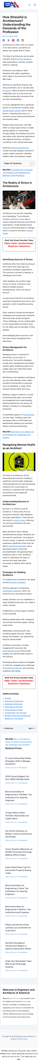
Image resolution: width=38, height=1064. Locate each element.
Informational (23, 767)
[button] (35, 5)
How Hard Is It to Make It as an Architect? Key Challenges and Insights (18, 435)
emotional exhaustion (18, 546)
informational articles (11, 651)
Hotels (14, 243)
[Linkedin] (18, 40)
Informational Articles (13, 707)
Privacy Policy (23, 1039)
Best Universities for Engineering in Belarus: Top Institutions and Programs (18, 909)
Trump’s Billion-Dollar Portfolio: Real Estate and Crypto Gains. (17, 815)
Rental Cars (13, 246)
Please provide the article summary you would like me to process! (18, 927)
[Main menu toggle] (29, 5)
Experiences (25, 246)
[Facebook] (4, 40)
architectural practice (13, 668)
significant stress (17, 219)
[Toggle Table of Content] (30, 163)
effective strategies (17, 582)
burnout (8, 90)
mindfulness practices (12, 591)
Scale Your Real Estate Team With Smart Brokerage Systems (18, 964)
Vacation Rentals (25, 243)
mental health (17, 357)
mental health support (12, 111)
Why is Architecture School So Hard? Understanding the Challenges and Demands (18, 742)
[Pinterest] (13, 40)
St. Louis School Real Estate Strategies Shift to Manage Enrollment (18, 761)
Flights (7, 243)
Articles (8, 698)
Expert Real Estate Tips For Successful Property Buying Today (18, 870)
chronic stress (19, 520)
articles (24, 1001)
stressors (6, 228)
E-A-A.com (16, 998)
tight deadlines (25, 59)
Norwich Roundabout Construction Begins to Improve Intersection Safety (18, 946)
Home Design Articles (14, 710)
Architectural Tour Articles (15, 713)
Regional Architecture (14, 704)
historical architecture (20, 148)
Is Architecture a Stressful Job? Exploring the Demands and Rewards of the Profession (18, 173)
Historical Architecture (14, 701)
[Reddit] (23, 40)
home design (28, 415)
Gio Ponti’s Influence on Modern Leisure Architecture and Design (18, 834)
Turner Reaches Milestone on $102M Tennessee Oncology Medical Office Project (18, 852)
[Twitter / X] (8, 40)
